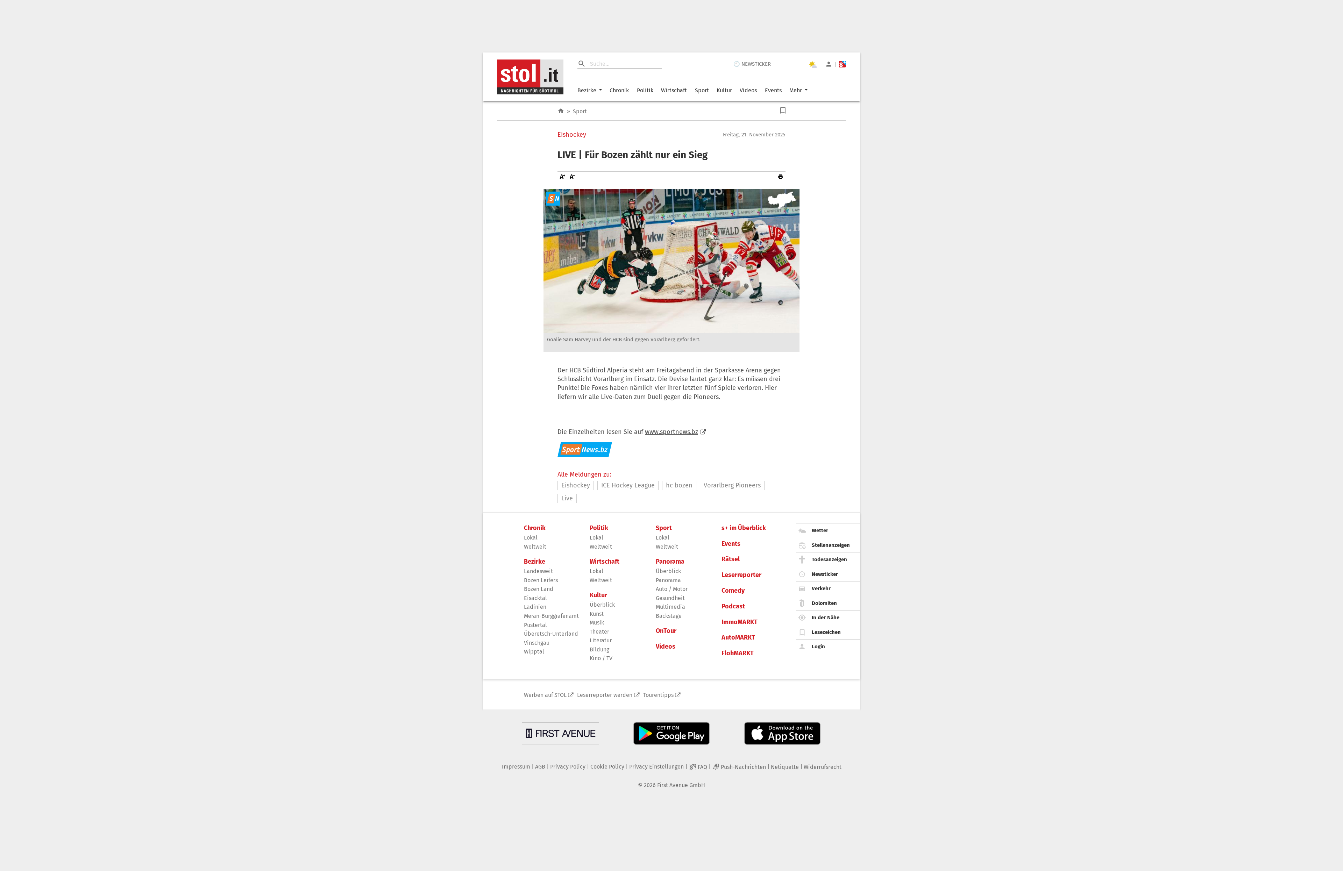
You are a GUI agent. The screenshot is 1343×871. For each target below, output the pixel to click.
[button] (783, 110)
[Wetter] (812, 64)
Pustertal (535, 625)
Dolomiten (824, 603)
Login (818, 646)
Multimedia (670, 607)
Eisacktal (535, 598)
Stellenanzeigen (831, 545)
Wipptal (534, 651)
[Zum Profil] (828, 64)
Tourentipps (658, 695)
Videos (748, 90)
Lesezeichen (826, 632)
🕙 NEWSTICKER (752, 64)
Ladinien (535, 607)
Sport (702, 90)
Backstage (669, 616)
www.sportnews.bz (671, 432)
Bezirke (586, 90)
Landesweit (538, 571)
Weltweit (535, 546)
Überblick (602, 604)
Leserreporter (741, 575)
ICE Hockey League (628, 485)
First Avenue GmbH (681, 785)
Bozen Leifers (541, 580)
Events (773, 90)
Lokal (531, 537)
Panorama (670, 561)
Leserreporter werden (604, 695)
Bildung (599, 649)
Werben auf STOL (545, 695)
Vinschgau (536, 643)
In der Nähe (825, 617)
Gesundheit (670, 598)
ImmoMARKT (740, 622)
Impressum (516, 766)
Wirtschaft (674, 90)
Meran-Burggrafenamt (551, 616)
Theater (599, 631)
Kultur (724, 90)
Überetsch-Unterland (551, 633)
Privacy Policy (567, 766)
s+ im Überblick (744, 528)
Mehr (795, 90)
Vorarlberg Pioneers (732, 485)
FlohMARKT (738, 653)
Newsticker (825, 574)
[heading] (671, 155)
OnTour (666, 631)
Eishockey (571, 134)
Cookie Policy (607, 766)
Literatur (601, 640)
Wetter (820, 530)
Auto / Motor (672, 589)
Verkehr (821, 588)
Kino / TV (601, 658)
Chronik (619, 90)
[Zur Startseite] (560, 111)
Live (567, 498)
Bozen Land (538, 589)
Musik (597, 622)
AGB (540, 766)
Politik (645, 90)
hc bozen (679, 485)
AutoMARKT (738, 637)
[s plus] (842, 64)
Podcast (733, 606)
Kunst (597, 614)
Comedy (733, 590)
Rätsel (731, 559)
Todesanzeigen (829, 559)
